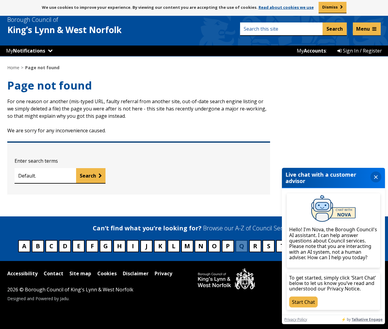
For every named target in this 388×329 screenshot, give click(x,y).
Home (13, 67)
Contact (53, 273)
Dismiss (330, 7)
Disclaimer (136, 273)
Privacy (163, 273)
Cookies (107, 273)
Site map (80, 273)
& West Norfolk (64, 25)
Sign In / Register (362, 50)
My (25, 50)
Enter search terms (36, 161)
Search (88, 175)
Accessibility (22, 273)
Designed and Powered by (38, 298)
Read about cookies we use (286, 7)
